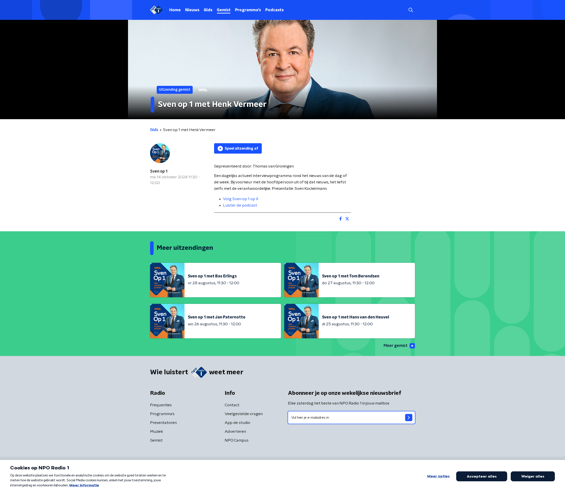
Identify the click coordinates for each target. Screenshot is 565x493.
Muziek (156, 432)
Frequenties (161, 405)
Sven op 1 (158, 171)
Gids (208, 10)
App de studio (237, 423)
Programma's (248, 10)
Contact (232, 405)
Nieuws (192, 10)
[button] (410, 10)
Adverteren (235, 432)
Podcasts (274, 10)
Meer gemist (395, 346)
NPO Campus (237, 440)
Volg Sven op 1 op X (240, 199)
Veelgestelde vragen (244, 414)
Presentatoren (163, 423)
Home (175, 10)
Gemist (224, 10)
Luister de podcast (240, 205)
